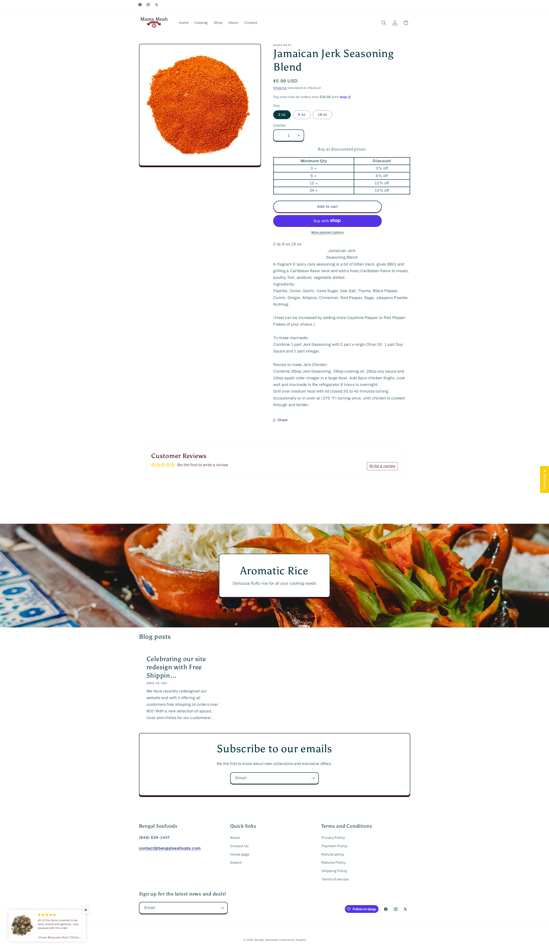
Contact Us (239, 846)
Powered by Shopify (292, 939)
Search (236, 862)
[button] (384, 22)
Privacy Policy (333, 837)
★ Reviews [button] (545, 479)
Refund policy (332, 854)
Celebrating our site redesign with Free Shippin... (176, 667)
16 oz (322, 114)
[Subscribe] (313, 778)
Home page (239, 854)
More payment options (327, 232)
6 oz (301, 114)
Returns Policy (333, 862)
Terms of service (335, 879)
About (235, 837)
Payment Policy (334, 846)
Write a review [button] (382, 466)
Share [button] (282, 420)
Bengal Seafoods (266, 939)
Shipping (279, 88)
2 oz (282, 114)
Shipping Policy (334, 871)
